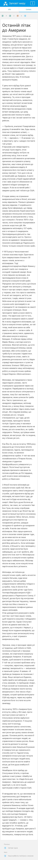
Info (9, 9)
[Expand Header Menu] (32, 3)
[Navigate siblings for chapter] (14, 16)
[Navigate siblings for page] (21, 16)
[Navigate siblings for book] (6, 16)
